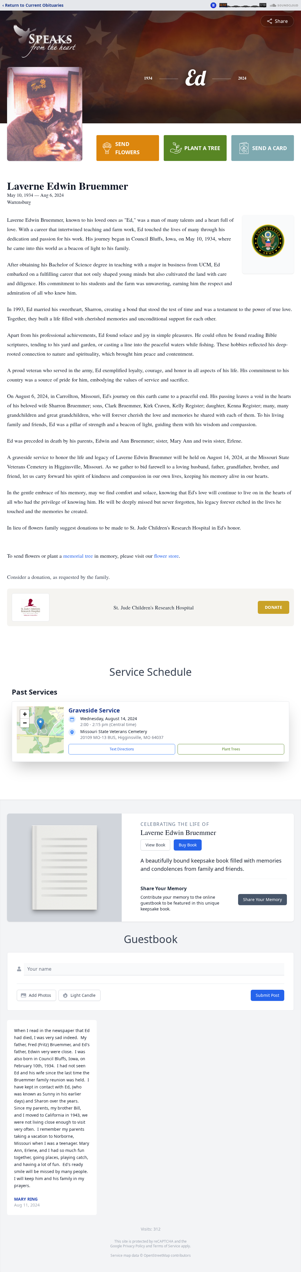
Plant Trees (231, 749)
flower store (166, 555)
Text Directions (122, 749)
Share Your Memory (262, 899)
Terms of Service (166, 1246)
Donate (273, 607)
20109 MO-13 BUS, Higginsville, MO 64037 (121, 737)
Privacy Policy (134, 1246)
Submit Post (267, 995)
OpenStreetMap (157, 1255)
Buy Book (188, 845)
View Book (155, 845)
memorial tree (78, 555)
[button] (40, 724)
